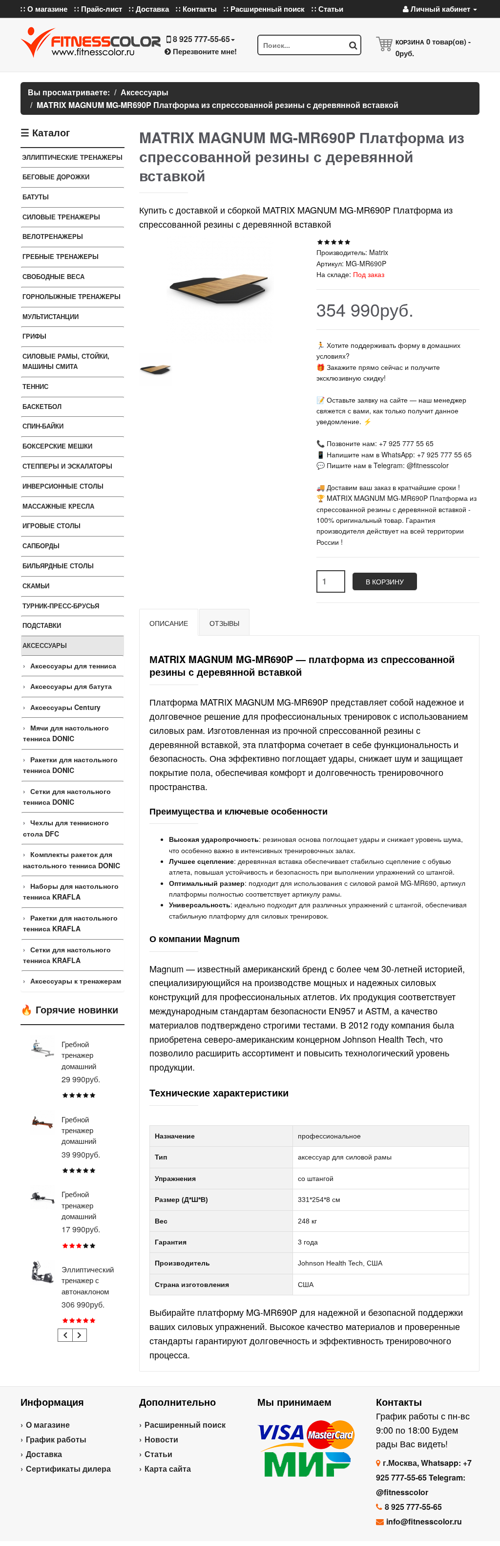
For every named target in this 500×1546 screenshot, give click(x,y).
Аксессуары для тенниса (73, 665)
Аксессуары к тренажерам (75, 981)
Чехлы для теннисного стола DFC (66, 827)
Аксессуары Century (65, 707)
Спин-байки (42, 425)
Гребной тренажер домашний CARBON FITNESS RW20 (88, 1216)
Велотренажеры (52, 236)
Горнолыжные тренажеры (71, 296)
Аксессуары (44, 645)
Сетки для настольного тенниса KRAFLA (67, 955)
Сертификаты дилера (68, 1468)
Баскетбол (42, 406)
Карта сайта (168, 1468)
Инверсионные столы (63, 486)
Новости (161, 1439)
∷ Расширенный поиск (264, 8)
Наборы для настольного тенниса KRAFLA (71, 891)
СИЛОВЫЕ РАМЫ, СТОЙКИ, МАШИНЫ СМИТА (65, 361)
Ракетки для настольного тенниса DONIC (70, 764)
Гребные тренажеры (60, 256)
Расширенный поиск (185, 1424)
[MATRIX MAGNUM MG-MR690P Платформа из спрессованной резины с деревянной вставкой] (155, 369)
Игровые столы (51, 525)
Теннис (35, 386)
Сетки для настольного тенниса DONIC (67, 796)
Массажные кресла (58, 506)
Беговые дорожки (55, 176)
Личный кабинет (440, 8)
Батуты (35, 196)
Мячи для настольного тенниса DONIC (66, 733)
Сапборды (41, 545)
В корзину (385, 581)
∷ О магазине (44, 8)
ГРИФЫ (34, 336)
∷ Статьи (327, 8)
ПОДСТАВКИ (41, 625)
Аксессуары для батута (71, 686)
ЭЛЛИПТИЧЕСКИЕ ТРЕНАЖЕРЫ (72, 157)
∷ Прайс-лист (98, 8)
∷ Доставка (149, 8)
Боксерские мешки (57, 446)
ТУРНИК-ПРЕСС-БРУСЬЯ (60, 605)
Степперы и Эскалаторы (67, 466)
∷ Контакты (196, 8)
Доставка (44, 1454)
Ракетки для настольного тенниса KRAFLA (70, 923)
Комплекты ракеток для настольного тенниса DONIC (71, 859)
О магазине (48, 1424)
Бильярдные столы (58, 565)
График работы (56, 1439)
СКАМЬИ (35, 585)
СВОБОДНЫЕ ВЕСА (53, 276)
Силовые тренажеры (61, 216)
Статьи (158, 1454)
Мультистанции (50, 316)
